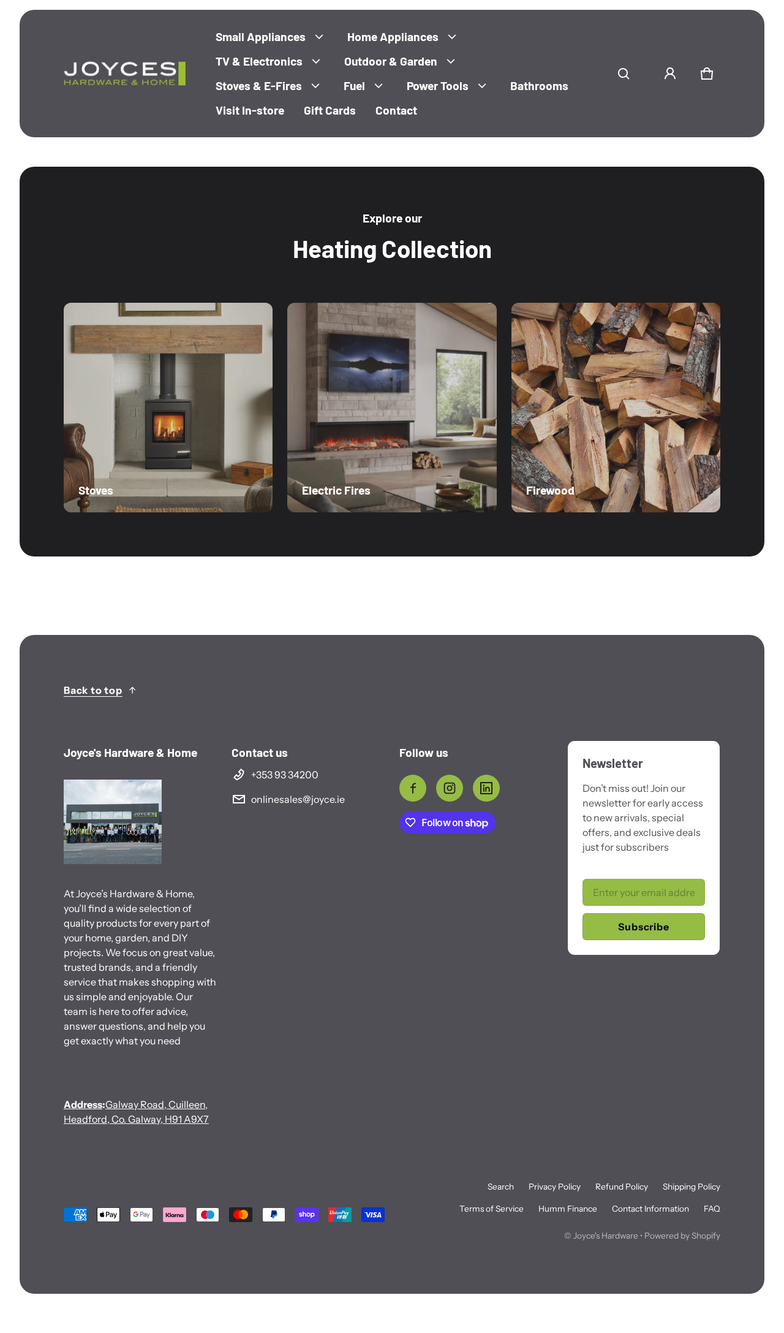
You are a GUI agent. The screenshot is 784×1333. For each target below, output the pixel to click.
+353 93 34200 (284, 775)
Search (501, 1186)
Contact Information (650, 1208)
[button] (623, 73)
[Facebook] (412, 788)
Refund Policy (621, 1186)
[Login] (670, 73)
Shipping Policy (691, 1186)
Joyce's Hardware (605, 1235)
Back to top (93, 690)
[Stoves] (168, 407)
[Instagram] (449, 788)
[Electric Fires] (391, 407)
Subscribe (643, 927)
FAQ (712, 1208)
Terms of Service (491, 1208)
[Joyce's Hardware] (125, 73)
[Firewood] (615, 407)
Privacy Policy (555, 1186)
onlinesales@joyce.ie (298, 799)
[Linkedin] (486, 788)
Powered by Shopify (682, 1235)
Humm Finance (567, 1208)
